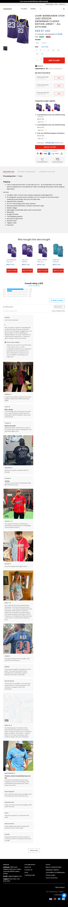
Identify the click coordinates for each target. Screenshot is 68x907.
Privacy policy (50, 875)
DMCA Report (60, 887)
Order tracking (49, 4)
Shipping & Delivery (52, 870)
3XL (58, 50)
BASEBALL (33, 9)
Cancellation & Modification (55, 872)
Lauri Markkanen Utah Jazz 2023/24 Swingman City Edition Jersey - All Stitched (11, 261)
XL (48, 50)
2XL (53, 50)
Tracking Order (29, 875)
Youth (44, 43)
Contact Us (62, 4)
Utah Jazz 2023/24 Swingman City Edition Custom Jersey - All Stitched (26, 261)
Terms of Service (51, 878)
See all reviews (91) (34, 286)
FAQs (56, 4)
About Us (27, 867)
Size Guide (44, 47)
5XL (42, 54)
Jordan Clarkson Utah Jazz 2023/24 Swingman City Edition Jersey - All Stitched (42, 261)
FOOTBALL (24, 9)
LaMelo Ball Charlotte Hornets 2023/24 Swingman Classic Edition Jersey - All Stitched (58, 261)
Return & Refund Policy (53, 867)
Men (37, 43)
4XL (37, 54)
